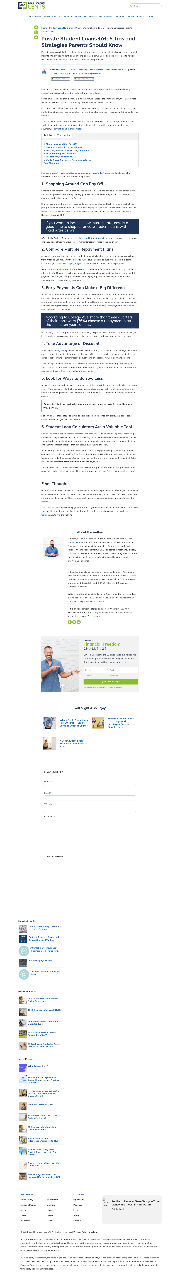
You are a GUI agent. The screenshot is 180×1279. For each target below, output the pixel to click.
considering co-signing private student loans (87, 173)
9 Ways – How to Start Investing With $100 (44, 1164)
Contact (77, 1220)
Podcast (77, 1205)
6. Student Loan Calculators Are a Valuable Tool (67, 160)
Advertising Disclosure (91, 73)
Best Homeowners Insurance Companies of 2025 (42, 1033)
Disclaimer (94, 1232)
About (76, 1215)
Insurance (90, 16)
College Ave (47, 514)
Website (48, 804)
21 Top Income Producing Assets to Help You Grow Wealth (44, 1045)
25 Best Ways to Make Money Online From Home (43, 999)
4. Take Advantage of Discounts (60, 153)
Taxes (78, 16)
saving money (60, 350)
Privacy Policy (80, 1232)
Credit (141, 16)
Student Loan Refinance (61, 27)
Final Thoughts (51, 163)
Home (131, 16)
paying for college (60, 305)
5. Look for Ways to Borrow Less (60, 156)
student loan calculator (116, 437)
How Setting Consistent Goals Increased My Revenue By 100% (44, 1175)
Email (47, 792)
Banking (120, 16)
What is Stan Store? (38, 1066)
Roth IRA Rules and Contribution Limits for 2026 (44, 1022)
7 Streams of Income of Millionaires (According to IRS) (43, 1139)
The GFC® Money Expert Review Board (106, 70)
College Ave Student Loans (70, 269)
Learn (76, 1210)
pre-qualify (47, 207)
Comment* (49, 816)
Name (48, 781)
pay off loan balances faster (68, 128)
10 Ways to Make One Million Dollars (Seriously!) (42, 1116)
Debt (150, 16)
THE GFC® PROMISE (85, 79)
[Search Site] (131, 6)
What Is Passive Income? (40, 1104)
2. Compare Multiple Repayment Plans (63, 147)
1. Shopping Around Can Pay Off (60, 144)
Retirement (106, 16)
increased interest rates (91, 238)
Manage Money (53, 16)
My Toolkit (78, 1199)
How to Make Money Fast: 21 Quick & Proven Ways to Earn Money (42, 1152)
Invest (68, 16)
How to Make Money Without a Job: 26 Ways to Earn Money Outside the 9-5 (43, 1093)
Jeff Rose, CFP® (68, 70)
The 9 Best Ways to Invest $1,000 (45, 1010)
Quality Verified (61, 79)
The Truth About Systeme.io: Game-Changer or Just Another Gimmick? (43, 1080)
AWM (129, 1239)
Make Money (34, 16)
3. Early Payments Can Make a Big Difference (66, 150)
